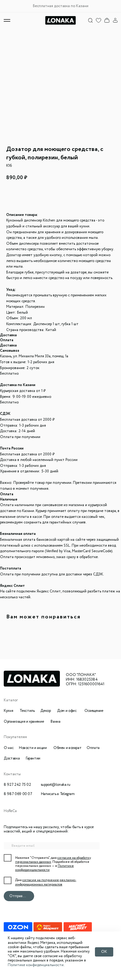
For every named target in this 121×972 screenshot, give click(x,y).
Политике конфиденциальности (36, 965)
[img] (107, 20)
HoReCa (10, 811)
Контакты (12, 774)
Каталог (11, 700)
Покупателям (15, 737)
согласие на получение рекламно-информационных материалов (45, 882)
